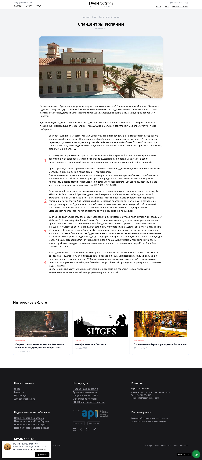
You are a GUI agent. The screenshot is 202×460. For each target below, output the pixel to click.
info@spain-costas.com (23, 3)
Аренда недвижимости (85, 392)
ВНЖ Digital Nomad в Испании (89, 402)
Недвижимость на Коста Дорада (31, 427)
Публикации (20, 395)
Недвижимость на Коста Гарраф (31, 421)
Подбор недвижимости (85, 388)
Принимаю (42, 454)
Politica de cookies (181, 445)
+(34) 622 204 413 (176, 3)
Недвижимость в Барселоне (29, 417)
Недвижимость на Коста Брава (30, 424)
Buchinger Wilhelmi (70, 155)
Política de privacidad (163, 445)
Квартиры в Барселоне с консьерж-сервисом (149, 418)
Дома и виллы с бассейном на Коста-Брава (148, 421)
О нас (17, 388)
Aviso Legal (147, 445)
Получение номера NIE (85, 395)
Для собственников (24, 398)
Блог (94, 17)
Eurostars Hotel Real (124, 252)
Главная (86, 17)
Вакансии (19, 392)
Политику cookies (38, 449)
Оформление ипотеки (85, 398)
